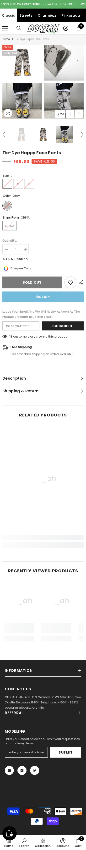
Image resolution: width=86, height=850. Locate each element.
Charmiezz (47, 15)
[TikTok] (22, 770)
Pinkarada (71, 15)
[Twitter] (34, 770)
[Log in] (66, 28)
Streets (26, 15)
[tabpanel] (22, 82)
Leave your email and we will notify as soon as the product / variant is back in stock (41, 314)
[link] (43, 537)
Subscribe (62, 326)
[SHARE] (80, 282)
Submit (66, 752)
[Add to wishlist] (70, 282)
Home (6, 39)
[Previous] (70, 114)
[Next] (79, 114)
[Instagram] (9, 770)
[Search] (19, 28)
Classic (8, 15)
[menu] (5, 28)
